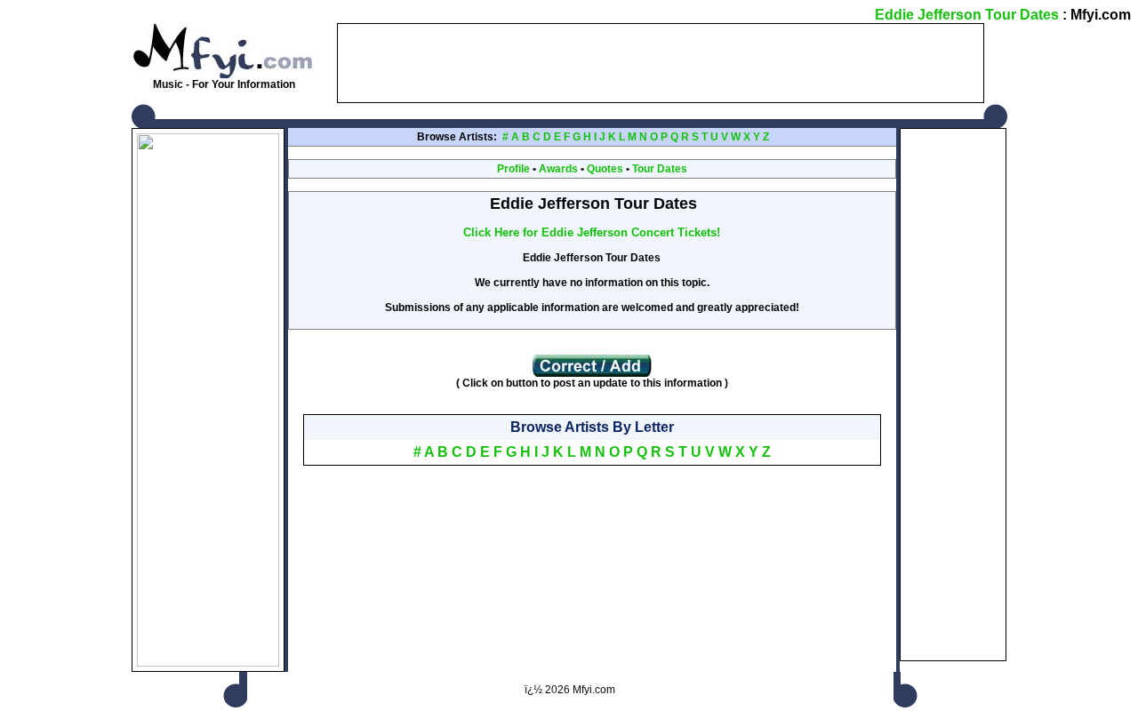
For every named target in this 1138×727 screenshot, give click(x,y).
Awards (558, 169)
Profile (513, 169)
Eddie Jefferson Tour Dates (967, 14)
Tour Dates (659, 169)
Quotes (605, 169)
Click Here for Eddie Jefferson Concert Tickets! (591, 232)
